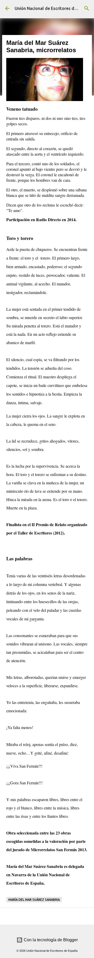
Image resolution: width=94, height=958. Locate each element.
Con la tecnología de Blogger (50, 940)
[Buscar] (87, 8)
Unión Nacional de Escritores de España (53, 8)
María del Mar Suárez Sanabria (34, 899)
